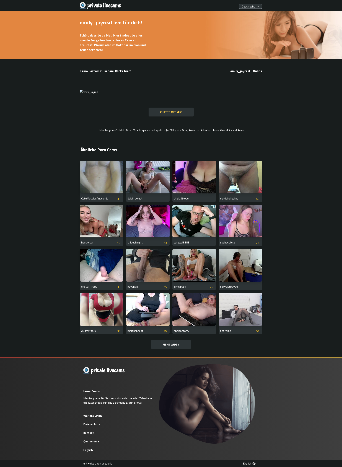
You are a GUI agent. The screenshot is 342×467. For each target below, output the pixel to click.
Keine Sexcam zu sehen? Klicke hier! (105, 71)
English (88, 450)
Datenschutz (91, 424)
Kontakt (88, 433)
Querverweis (91, 441)
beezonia (107, 463)
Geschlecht (248, 6)
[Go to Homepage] (100, 5)
